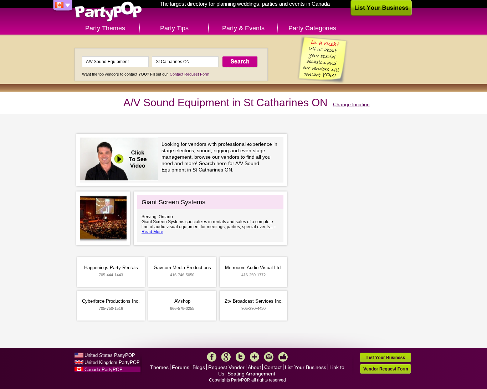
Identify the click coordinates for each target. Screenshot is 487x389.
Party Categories (312, 28)
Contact (273, 367)
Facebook (211, 357)
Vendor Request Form (385, 369)
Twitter (240, 357)
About (254, 367)
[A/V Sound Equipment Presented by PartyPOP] (121, 160)
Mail (268, 357)
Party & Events (243, 28)
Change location (351, 104)
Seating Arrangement (251, 374)
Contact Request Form (189, 74)
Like (283, 357)
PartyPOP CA (108, 11)
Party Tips (174, 28)
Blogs (199, 367)
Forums (180, 367)
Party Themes (105, 28)
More (254, 357)
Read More (152, 231)
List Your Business (305, 367)
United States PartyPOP (109, 355)
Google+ (226, 357)
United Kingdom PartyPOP (112, 362)
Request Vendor (226, 367)
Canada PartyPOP (103, 369)
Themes (159, 367)
